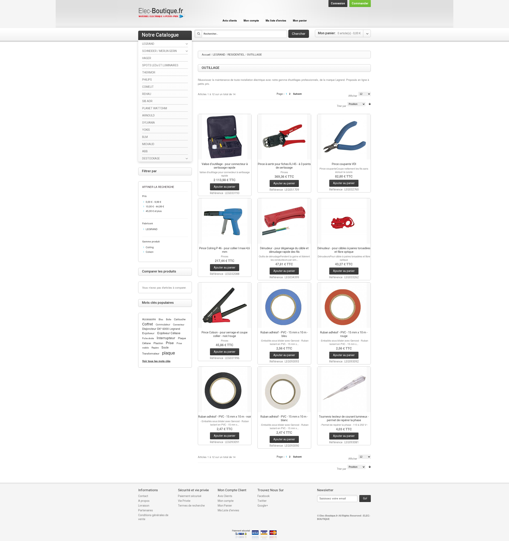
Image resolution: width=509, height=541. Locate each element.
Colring (150, 247)
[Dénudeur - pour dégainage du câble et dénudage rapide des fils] (284, 221)
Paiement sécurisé (189, 496)
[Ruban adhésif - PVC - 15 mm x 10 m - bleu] (284, 305)
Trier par (341, 106)
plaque (168, 353)
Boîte (168, 319)
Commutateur (163, 324)
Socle (165, 347)
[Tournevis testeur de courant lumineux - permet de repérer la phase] (344, 389)
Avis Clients (225, 496)
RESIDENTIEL (236, 54)
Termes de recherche (191, 505)
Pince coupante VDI (344, 164)
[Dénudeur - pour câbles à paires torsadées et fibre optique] (344, 221)
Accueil (206, 54)
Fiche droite (148, 338)
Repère (155, 347)
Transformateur (150, 353)
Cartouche (180, 319)
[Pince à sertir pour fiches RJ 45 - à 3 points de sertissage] (284, 136)
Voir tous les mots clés (156, 361)
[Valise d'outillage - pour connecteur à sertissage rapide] (224, 136)
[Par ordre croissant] (369, 104)
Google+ (262, 505)
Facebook (263, 496)
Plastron (158, 343)
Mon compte (251, 20)
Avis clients (229, 20)
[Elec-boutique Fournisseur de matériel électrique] (161, 13)
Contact (143, 496)
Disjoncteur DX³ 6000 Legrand (161, 329)
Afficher (352, 96)
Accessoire (149, 319)
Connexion (338, 3)
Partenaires (145, 510)
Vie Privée (184, 500)
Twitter (262, 500)
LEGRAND (219, 54)
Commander (360, 3)
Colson (149, 251)
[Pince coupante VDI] (344, 136)
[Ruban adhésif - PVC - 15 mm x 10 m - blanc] (284, 389)
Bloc (161, 319)
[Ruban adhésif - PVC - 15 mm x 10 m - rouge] (344, 305)
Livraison (143, 505)
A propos (144, 500)
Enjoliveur (148, 333)
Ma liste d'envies (276, 20)
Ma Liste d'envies (228, 510)
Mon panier (300, 20)
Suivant (297, 94)
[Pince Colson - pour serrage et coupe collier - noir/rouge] (224, 305)
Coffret (147, 323)
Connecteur (178, 324)
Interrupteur (166, 337)
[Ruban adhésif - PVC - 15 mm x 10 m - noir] (224, 389)
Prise (170, 342)
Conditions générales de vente (153, 517)
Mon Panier (225, 505)
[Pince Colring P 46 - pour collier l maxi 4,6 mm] (224, 221)
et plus (154, 211)
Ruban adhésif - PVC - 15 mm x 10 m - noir (224, 416)
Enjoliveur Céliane (168, 333)
